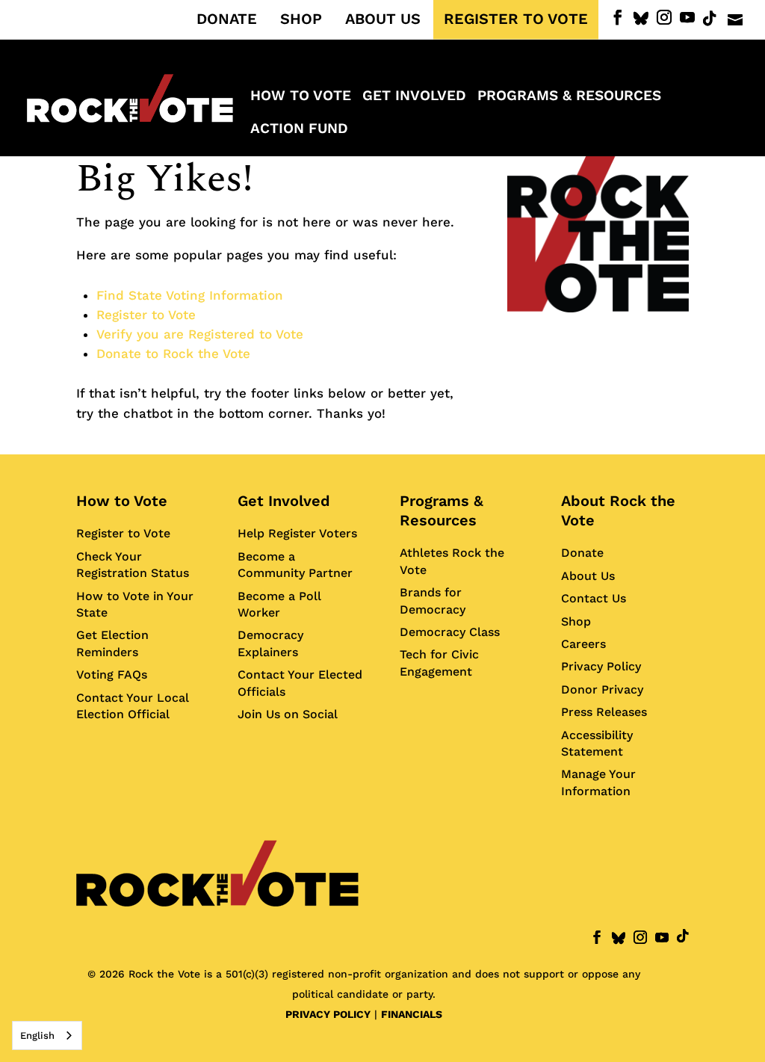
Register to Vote (146, 314)
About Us (588, 576)
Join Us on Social (288, 714)
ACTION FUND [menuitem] (299, 130)
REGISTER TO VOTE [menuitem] (516, 19)
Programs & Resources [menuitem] (569, 97)
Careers (583, 644)
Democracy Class (450, 632)
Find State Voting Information (189, 295)
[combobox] (47, 1035)
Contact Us (593, 598)
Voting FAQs (111, 674)
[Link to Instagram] (664, 17)
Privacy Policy (601, 666)
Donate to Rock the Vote (173, 353)
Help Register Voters (297, 533)
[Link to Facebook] (617, 17)
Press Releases (604, 712)
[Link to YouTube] (687, 17)
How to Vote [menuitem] (300, 97)
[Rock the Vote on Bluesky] (641, 18)
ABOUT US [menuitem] (383, 19)
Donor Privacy (602, 689)
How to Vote (121, 501)
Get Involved (284, 501)
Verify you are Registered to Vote (199, 334)
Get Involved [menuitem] (414, 97)
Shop (576, 621)
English (37, 1035)
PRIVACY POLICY (328, 1014)
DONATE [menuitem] (226, 19)
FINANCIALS (411, 1014)
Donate (582, 553)
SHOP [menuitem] (301, 19)
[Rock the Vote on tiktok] (709, 18)
